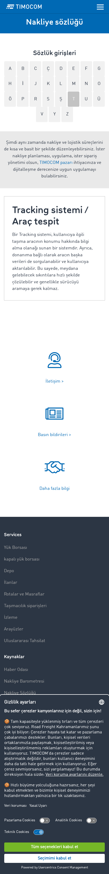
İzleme (10, 617)
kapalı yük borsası (21, 559)
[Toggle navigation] (100, 6)
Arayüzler (13, 629)
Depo (9, 571)
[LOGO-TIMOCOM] (24, 6)
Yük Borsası (15, 547)
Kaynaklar (14, 657)
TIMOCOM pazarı (55, 162)
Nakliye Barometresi (24, 681)
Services (12, 535)
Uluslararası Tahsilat (24, 641)
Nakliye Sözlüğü (20, 693)
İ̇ (23, 84)
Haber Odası (16, 669)
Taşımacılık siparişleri (25, 606)
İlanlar (10, 582)
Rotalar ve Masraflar (24, 594)
